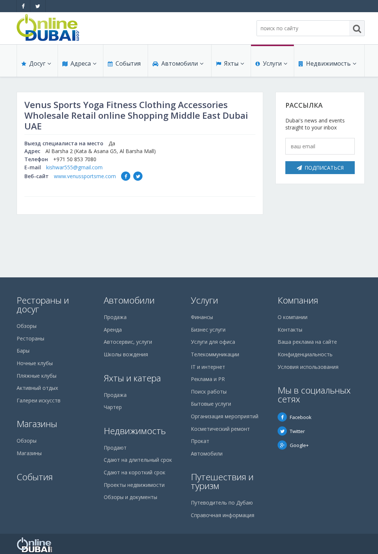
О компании (292, 317)
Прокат (200, 440)
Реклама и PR (208, 378)
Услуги (272, 63)
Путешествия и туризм (222, 481)
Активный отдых (37, 387)
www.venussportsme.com (85, 176)
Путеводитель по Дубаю (222, 502)
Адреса (81, 63)
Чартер (113, 407)
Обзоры (27, 325)
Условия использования (308, 366)
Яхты (231, 63)
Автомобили (179, 63)
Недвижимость (328, 63)
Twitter (297, 431)
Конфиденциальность (305, 354)
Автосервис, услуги (128, 341)
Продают (115, 447)
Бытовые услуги (211, 403)
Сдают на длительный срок (138, 459)
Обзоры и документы (130, 497)
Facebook (301, 417)
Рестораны (30, 338)
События (128, 63)
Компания (298, 300)
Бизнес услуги (208, 329)
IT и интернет (208, 366)
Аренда (113, 329)
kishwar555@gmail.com (74, 167)
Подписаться (324, 167)
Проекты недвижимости (134, 484)
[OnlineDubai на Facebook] (23, 6)
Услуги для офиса (213, 341)
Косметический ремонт (220, 428)
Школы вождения (126, 354)
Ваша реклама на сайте (307, 341)
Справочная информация (222, 515)
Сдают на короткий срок (134, 472)
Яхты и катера (132, 378)
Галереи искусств (39, 400)
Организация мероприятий (224, 416)
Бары (23, 350)
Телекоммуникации (215, 354)
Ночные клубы (35, 363)
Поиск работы (209, 391)
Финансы (202, 317)
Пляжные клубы (36, 375)
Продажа (115, 317)
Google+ (299, 445)
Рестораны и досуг (43, 304)
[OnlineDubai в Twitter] (37, 6)
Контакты (290, 329)
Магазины (37, 424)
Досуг (37, 63)
